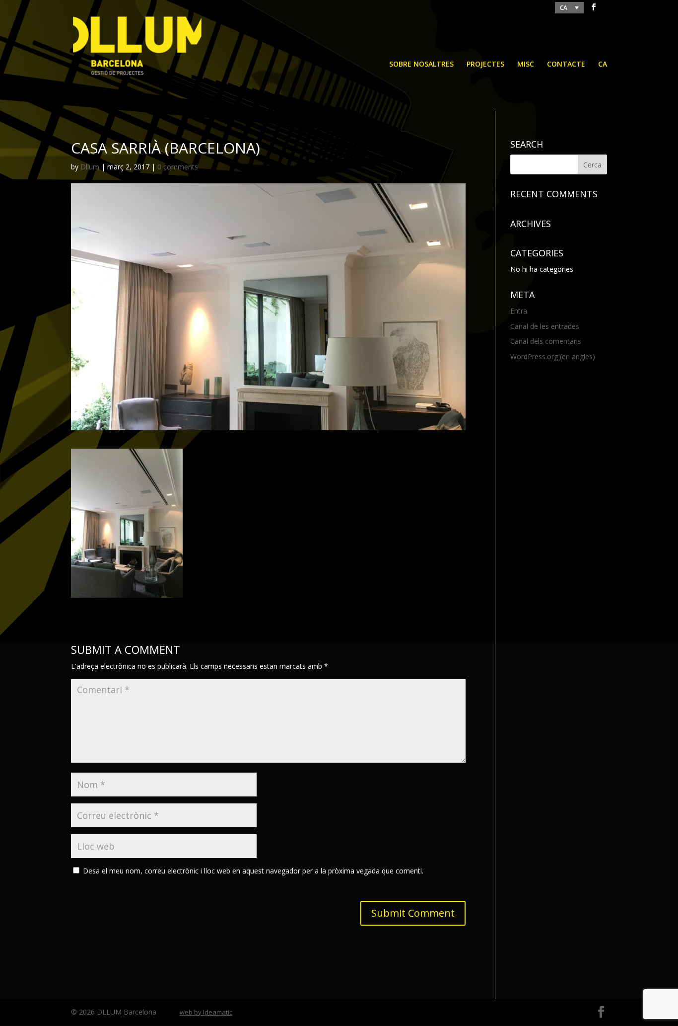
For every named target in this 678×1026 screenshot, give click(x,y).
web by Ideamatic (206, 1012)
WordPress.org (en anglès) (552, 356)
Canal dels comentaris (545, 341)
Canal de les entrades (544, 326)
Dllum (89, 166)
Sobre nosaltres (421, 65)
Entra (518, 311)
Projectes (485, 65)
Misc (525, 65)
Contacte (566, 65)
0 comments (177, 166)
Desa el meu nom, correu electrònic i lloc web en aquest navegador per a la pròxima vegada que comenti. (253, 870)
